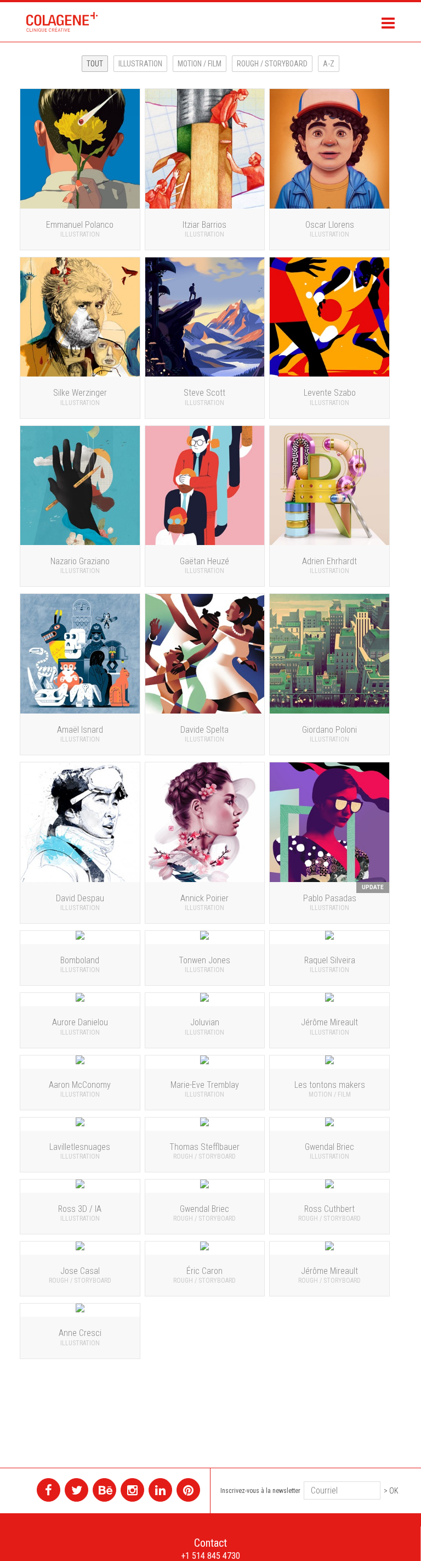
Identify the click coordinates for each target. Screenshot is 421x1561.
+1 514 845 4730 (210, 1556)
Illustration (140, 63)
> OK (391, 1490)
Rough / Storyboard (272, 63)
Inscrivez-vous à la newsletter (260, 1491)
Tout (95, 63)
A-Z (328, 63)
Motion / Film (199, 63)
